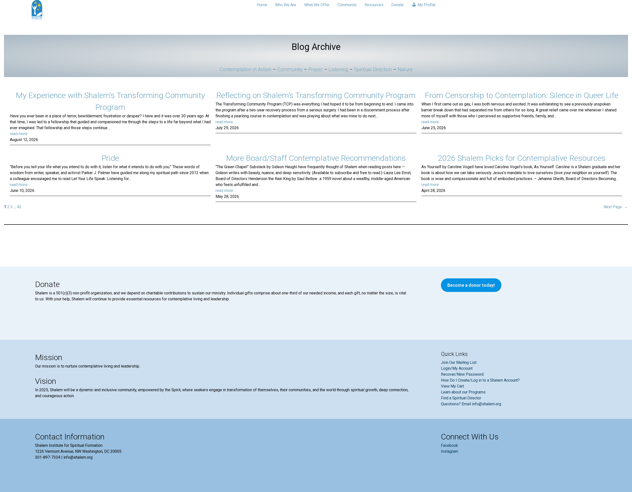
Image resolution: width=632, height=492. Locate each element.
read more (18, 133)
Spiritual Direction (373, 69)
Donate (397, 4)
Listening (338, 69)
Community (347, 4)
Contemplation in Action (245, 69)
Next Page (616, 207)
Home (262, 4)
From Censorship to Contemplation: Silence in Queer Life (521, 95)
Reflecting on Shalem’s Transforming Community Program (315, 95)
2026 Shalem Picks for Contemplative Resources (522, 158)
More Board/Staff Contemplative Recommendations (316, 158)
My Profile (425, 4)
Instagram (449, 451)
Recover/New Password (462, 374)
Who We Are (285, 4)
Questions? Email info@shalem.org (471, 404)
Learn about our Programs (463, 392)
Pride (110, 158)
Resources (374, 4)
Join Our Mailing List (458, 362)
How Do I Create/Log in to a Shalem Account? (480, 380)
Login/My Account (457, 368)
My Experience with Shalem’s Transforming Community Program (110, 101)
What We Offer (317, 4)
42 (19, 207)
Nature (405, 69)
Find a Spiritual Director (461, 398)
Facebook (449, 445)
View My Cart (452, 386)
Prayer (315, 69)
